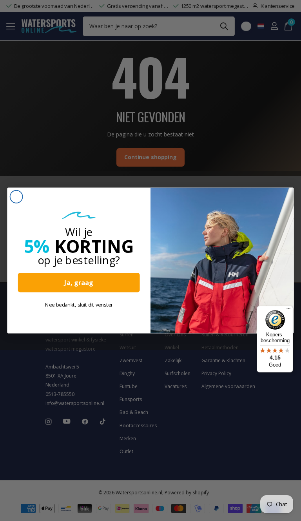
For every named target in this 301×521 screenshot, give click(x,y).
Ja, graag (78, 282)
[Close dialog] (16, 197)
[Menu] (288, 310)
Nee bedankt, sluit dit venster (79, 304)
